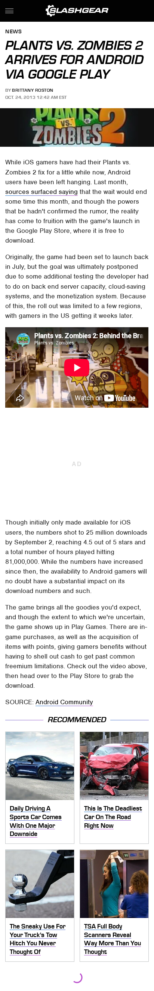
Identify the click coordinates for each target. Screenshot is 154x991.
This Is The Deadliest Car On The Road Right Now (113, 817)
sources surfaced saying (41, 192)
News (13, 32)
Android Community (64, 702)
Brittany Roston (32, 90)
